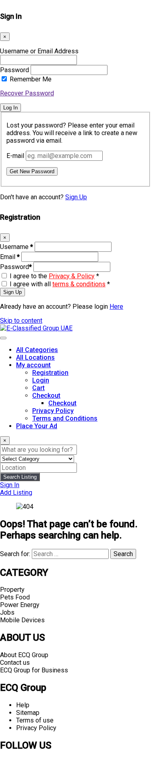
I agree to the (54, 276)
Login (40, 380)
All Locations (35, 357)
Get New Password (32, 171)
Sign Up (76, 197)
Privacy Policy (53, 411)
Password (14, 70)
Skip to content (21, 320)
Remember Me (31, 79)
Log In (10, 108)
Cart (38, 388)
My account (33, 365)
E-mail (15, 156)
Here (116, 306)
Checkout (46, 395)
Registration (50, 372)
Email (10, 257)
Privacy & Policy (72, 276)
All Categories (37, 350)
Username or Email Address (39, 51)
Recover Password (27, 93)
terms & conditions (78, 284)
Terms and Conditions (64, 418)
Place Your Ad (36, 426)
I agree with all (60, 284)
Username (16, 247)
